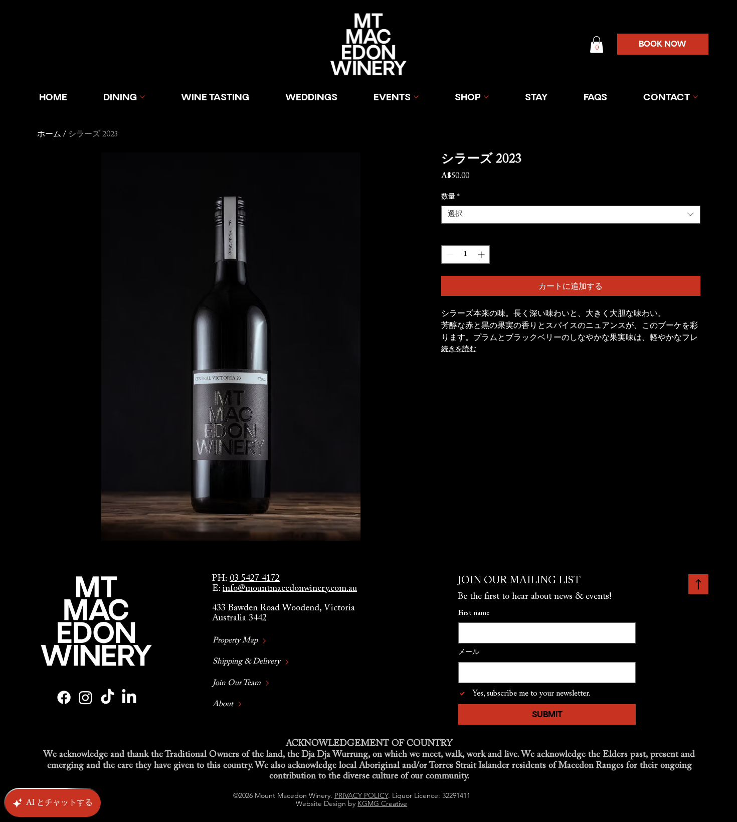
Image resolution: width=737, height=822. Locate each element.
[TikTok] (107, 697)
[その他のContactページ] (695, 96)
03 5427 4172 (255, 578)
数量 (450, 197)
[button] (597, 44)
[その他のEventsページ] (416, 96)
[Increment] (482, 254)
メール (468, 652)
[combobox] (570, 215)
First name (473, 613)
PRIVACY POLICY (361, 795)
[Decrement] (449, 254)
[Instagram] (85, 697)
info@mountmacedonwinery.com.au (290, 588)
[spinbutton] (465, 254)
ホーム (49, 134)
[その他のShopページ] (486, 96)
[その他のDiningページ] (142, 96)
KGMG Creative (382, 803)
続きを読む (458, 349)
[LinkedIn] (129, 697)
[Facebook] (64, 697)
